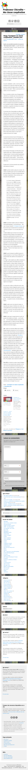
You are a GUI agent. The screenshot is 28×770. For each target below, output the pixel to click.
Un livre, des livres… (8, 600)
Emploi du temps (7, 555)
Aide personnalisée (7, 524)
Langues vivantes (7, 588)
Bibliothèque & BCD (7, 532)
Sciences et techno (7, 597)
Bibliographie (6, 531)
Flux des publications (8, 755)
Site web (6, 478)
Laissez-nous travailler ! (8, 499)
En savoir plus (6, 657)
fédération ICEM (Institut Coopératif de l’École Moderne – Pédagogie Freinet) (13, 642)
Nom (5, 465)
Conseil (5, 540)
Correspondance (7, 546)
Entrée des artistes (7, 585)
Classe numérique (7, 539)
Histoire (5, 561)
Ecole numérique (7, 584)
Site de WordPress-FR (8, 758)
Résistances (6, 595)
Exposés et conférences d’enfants (10, 559)
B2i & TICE (6, 529)
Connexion (6, 754)
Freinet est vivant (7, 402)
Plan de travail (6, 567)
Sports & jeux (6, 599)
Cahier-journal (6, 533)
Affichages (6, 521)
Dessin (5, 548)
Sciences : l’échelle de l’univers (10, 503)
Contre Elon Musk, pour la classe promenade (12, 496)
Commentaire (7, 446)
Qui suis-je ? (6, 569)
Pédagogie (17, 429)
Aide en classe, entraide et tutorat (10, 522)
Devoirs (5, 550)
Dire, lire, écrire (7, 582)
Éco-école (6, 554)
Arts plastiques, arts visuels (9, 528)
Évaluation (6, 558)
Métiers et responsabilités (8, 566)
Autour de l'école (7, 580)
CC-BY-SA (21, 722)
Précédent (18, 34)
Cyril (16, 39)
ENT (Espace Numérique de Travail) (10, 556)
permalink (10, 430)
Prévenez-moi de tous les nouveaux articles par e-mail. (14, 485)
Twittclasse (6, 571)
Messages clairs (7, 565)
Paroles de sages (7, 592)
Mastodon (12, 21)
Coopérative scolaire (7, 544)
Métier (5, 589)
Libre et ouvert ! (7, 563)
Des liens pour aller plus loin (9, 547)
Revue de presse (7, 596)
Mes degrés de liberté (8, 495)
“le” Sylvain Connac (18, 226)
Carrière (5, 536)
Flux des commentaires (8, 756)
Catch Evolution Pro (11, 766)
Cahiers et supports (7, 535)
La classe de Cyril (7, 562)
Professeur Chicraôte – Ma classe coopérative (14, 11)
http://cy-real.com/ (22, 767)
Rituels (5, 570)
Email (5, 471)
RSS (15, 21)
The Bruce (20, 335)
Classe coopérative (7, 537)
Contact (18, 21)
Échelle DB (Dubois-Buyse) (9, 552)
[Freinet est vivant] (7, 399)
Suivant (23, 34)
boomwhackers (7, 350)
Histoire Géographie (7, 586)
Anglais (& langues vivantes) (9, 525)
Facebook (10, 21)
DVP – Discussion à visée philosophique (11, 551)
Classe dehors (6, 581)
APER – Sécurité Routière (9, 526)
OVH (23, 766)
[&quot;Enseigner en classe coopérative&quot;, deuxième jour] (18, 403)
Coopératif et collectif (8, 543)
